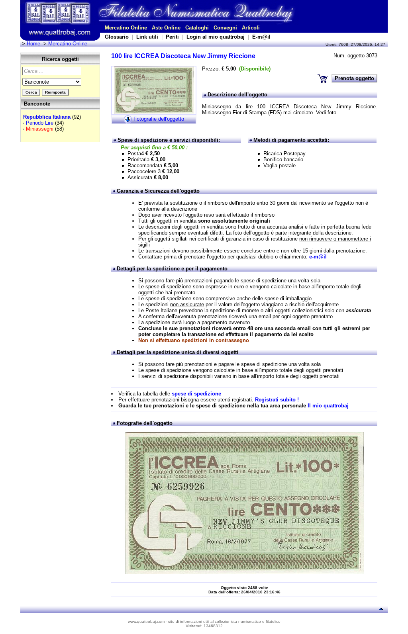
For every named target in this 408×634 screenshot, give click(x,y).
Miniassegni (39, 129)
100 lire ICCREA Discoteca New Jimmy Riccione (183, 56)
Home (33, 44)
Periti (172, 37)
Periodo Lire (39, 123)
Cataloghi (197, 28)
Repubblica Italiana (47, 117)
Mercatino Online (126, 28)
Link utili (147, 37)
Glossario (117, 37)
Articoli (251, 28)
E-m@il (261, 37)
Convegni (225, 28)
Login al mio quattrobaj (215, 37)
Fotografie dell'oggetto (158, 119)
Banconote (37, 104)
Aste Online (166, 28)
